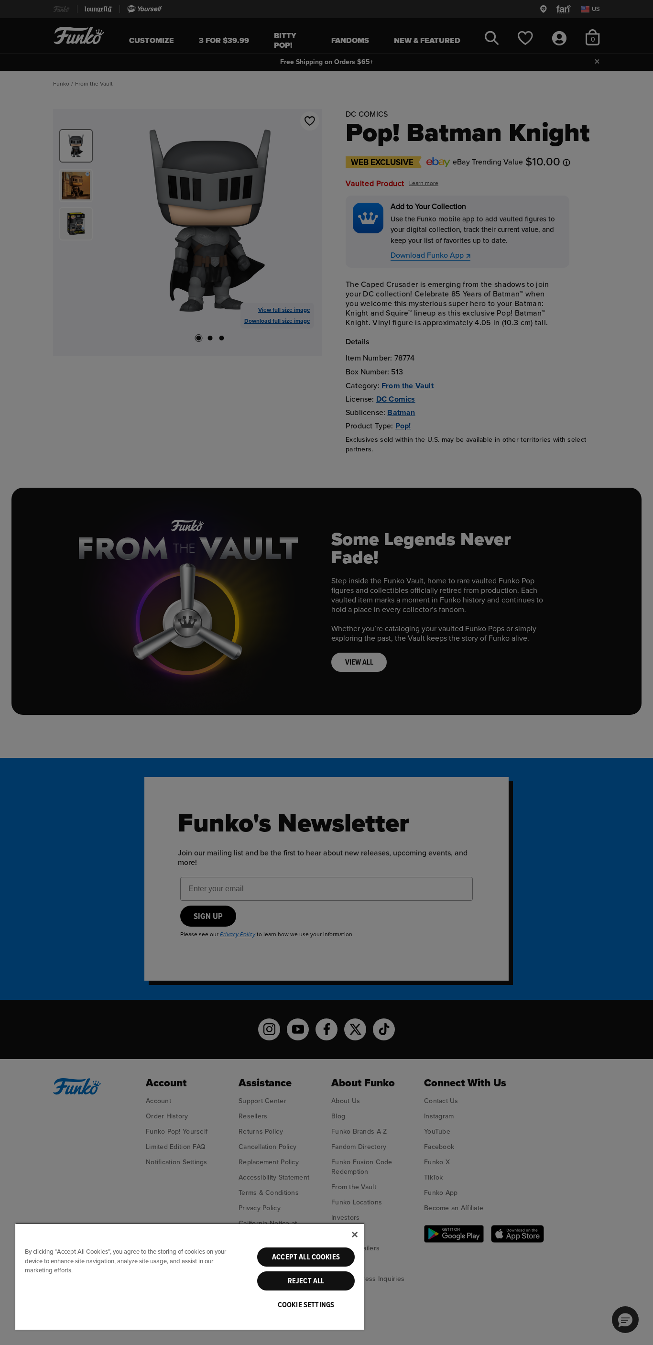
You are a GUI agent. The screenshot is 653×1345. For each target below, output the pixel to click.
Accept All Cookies (306, 1257)
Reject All (306, 1281)
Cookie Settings (306, 1305)
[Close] (355, 1234)
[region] (189, 1276)
